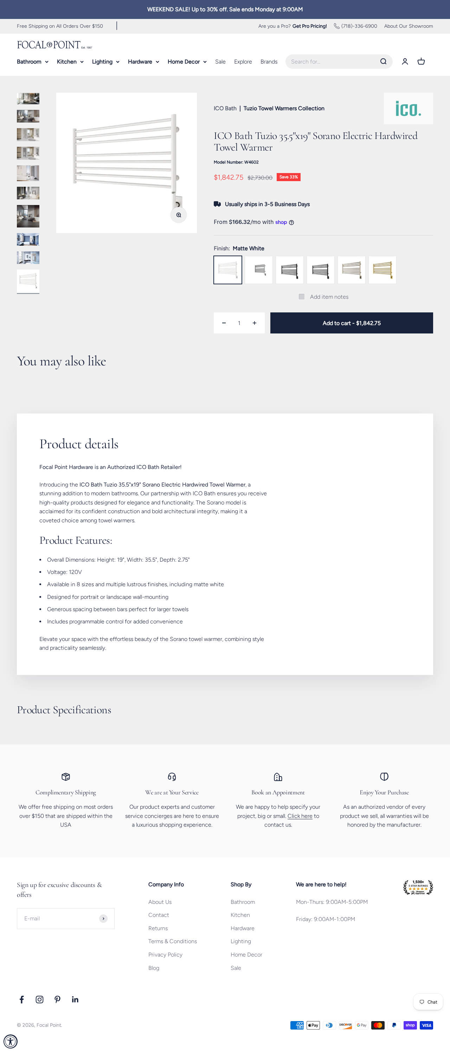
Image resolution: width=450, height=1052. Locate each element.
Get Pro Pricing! (309, 26)
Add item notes (329, 296)
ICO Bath (225, 108)
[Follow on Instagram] (39, 999)
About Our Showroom (408, 26)
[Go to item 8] (28, 217)
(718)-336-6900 (359, 26)
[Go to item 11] (28, 282)
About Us (160, 902)
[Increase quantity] (254, 322)
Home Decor (184, 61)
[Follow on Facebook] (21, 999)
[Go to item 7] (28, 194)
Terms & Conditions (172, 941)
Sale (220, 61)
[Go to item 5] (28, 154)
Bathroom (29, 61)
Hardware (140, 61)
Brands (269, 61)
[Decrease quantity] (224, 322)
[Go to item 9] (28, 240)
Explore (243, 61)
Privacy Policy (165, 954)
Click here (300, 816)
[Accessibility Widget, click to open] (11, 1041)
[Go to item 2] (28, 99)
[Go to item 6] (28, 174)
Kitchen (67, 61)
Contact (158, 915)
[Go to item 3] (28, 117)
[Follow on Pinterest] (57, 999)
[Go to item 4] (28, 135)
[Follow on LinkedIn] (75, 999)
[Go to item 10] (28, 258)
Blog (153, 968)
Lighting (102, 61)
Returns (158, 928)
